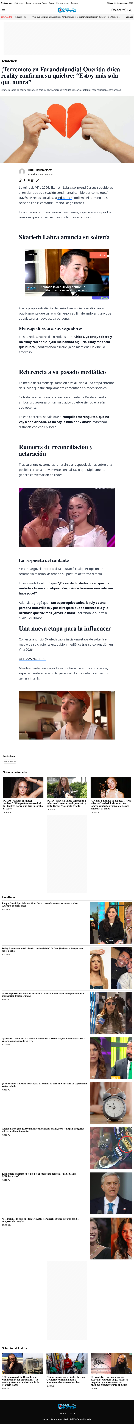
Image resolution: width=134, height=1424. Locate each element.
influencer (64, 197)
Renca (28, 3)
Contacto (62, 1413)
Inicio (73, 1413)
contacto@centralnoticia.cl (55, 1419)
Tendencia (9, 61)
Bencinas (74, 3)
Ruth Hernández (40, 170)
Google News (119, 10)
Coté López (19, 3)
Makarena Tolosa (40, 3)
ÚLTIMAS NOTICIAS (32, 659)
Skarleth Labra (10, 761)
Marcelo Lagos (62, 3)
